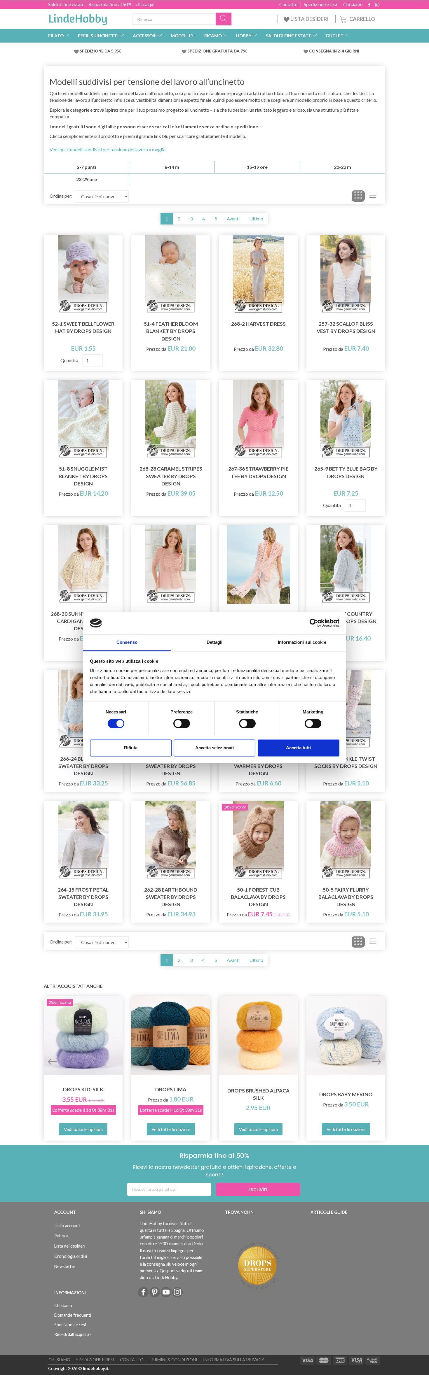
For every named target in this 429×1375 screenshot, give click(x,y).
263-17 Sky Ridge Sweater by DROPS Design (171, 766)
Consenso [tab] (126, 642)
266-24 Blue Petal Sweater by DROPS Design (83, 766)
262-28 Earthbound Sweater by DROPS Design (170, 897)
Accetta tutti (298, 747)
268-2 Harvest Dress (258, 324)
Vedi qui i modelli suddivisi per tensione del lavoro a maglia (107, 149)
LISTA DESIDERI (309, 19)
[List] (372, 196)
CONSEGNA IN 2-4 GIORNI (334, 51)
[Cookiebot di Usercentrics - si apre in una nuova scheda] (313, 623)
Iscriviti (258, 1189)
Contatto (288, 4)
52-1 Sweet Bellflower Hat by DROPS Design (83, 327)
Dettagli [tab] (215, 642)
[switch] (181, 723)
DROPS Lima (170, 1089)
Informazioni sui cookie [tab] (302, 642)
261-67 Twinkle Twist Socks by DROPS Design (345, 762)
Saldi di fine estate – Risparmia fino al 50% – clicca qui (101, 4)
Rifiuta (130, 747)
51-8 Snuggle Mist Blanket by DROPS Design (83, 476)
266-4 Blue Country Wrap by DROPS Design (345, 617)
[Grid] (358, 196)
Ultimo (256, 218)
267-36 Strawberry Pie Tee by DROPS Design (258, 472)
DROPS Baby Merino (346, 1094)
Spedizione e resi (320, 4)
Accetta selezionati (214, 747)
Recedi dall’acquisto (72, 1334)
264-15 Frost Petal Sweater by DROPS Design (83, 897)
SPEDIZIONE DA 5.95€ (100, 51)
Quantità (69, 360)
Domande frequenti (72, 1315)
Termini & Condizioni (173, 1359)
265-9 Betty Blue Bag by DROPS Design (346, 472)
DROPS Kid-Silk (83, 1089)
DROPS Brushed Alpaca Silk (258, 1094)
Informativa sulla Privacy (233, 1359)
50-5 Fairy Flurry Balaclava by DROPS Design (345, 897)
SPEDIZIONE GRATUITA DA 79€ (217, 51)
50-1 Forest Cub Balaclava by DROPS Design (258, 897)
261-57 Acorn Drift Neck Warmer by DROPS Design (258, 766)
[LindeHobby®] (78, 17)
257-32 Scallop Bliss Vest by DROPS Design (346, 327)
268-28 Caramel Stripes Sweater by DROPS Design (170, 476)
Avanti (233, 218)
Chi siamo (353, 4)
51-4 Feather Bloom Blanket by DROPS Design (171, 331)
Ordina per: (61, 196)
